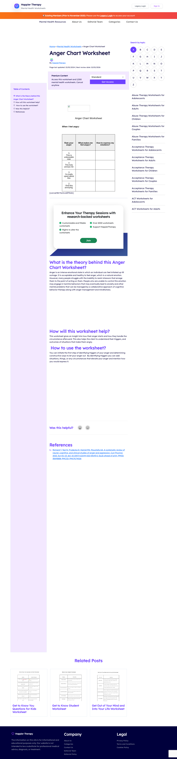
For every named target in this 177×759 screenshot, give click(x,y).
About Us (77, 21)
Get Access (108, 81)
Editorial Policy (70, 754)
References (20, 112)
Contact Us (132, 21)
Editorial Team (95, 21)
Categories (114, 21)
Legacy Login (140, 6)
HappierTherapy (59, 63)
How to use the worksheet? (27, 105)
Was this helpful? (23, 109)
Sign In (157, 6)
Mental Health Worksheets (69, 46)
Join (88, 240)
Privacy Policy (122, 741)
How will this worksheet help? (28, 102)
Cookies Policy (123, 747)
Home (52, 46)
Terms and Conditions (126, 744)
